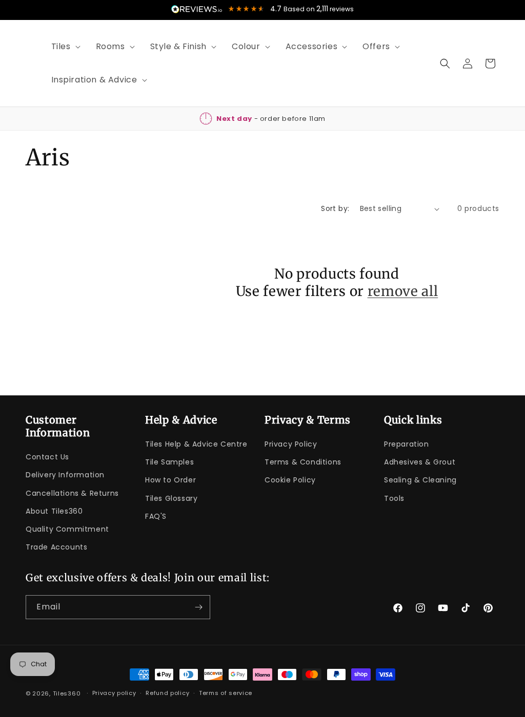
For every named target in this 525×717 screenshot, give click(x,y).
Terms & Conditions (303, 462)
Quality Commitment (67, 529)
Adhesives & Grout (419, 462)
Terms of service (225, 693)
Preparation (406, 444)
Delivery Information (65, 475)
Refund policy (167, 693)
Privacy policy (114, 693)
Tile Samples (169, 462)
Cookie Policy (290, 480)
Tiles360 (67, 693)
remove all (403, 291)
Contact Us (47, 457)
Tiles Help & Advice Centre (196, 444)
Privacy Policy (291, 444)
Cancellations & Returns (72, 493)
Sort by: (335, 208)
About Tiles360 (54, 511)
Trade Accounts (56, 547)
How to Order (170, 480)
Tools (394, 498)
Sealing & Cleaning (420, 480)
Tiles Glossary (171, 498)
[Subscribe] (198, 607)
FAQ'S (156, 516)
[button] (62, 47)
